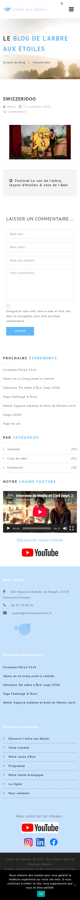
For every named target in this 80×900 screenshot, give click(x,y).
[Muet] (65, 528)
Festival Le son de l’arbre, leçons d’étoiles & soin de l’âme (38, 182)
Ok (41, 893)
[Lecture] (8, 528)
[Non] (75, 885)
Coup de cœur (17, 458)
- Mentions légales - (40, 864)
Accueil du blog (14, 62)
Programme (17, 766)
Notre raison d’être (22, 756)
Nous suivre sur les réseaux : (40, 816)
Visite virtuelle (19, 747)
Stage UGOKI (12, 415)
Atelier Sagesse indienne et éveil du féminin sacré (39, 406)
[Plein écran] (72, 528)
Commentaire (16, 111)
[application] (40, 512)
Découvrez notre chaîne (40, 540)
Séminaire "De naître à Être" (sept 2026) (31, 387)
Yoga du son (12, 423)
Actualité (13, 449)
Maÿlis (11, 107)
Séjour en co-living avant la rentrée (28, 378)
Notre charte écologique (26, 775)
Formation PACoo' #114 (19, 370)
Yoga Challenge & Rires (20, 397)
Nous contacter (19, 793)
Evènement (15, 467)
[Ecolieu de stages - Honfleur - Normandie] (24, 9)
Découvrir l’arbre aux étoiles (29, 738)
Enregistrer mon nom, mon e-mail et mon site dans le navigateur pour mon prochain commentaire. (38, 316)
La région (15, 784)
